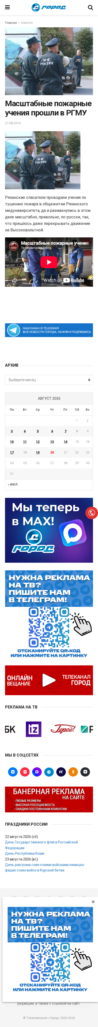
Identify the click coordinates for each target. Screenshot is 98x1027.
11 (25, 442)
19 (37, 452)
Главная (11, 23)
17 (12, 452)
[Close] (93, 901)
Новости (27, 23)
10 (12, 442)
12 (37, 442)
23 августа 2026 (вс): (21, 859)
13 (52, 442)
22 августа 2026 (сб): (21, 837)
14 (65, 442)
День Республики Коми (24, 853)
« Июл (12, 484)
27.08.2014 (13, 123)
